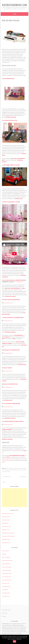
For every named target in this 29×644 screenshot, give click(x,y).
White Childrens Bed (6, 593)
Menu (15, 14)
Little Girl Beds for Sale (6, 586)
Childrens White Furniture (6, 573)
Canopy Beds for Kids (8, 458)
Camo (9, 288)
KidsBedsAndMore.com (14, 5)
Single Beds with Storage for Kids (8, 533)
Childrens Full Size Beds (6, 567)
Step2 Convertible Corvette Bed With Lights (13, 317)
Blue (6, 288)
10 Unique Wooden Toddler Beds (8, 536)
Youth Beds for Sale (7, 476)
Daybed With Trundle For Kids (7, 513)
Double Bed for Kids (6, 539)
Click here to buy (19, 198)
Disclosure (4, 616)
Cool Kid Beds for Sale (6, 526)
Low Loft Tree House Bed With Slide (12, 403)
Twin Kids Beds (7, 471)
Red (23, 288)
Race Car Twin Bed (7, 367)
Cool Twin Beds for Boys (6, 576)
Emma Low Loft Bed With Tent (11, 384)
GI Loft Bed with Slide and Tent (10, 120)
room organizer (6, 337)
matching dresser (18, 335)
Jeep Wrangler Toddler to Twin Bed (11, 165)
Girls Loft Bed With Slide (8, 78)
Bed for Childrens (9, 468)
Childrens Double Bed (6, 563)
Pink (12, 288)
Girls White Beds (21, 458)
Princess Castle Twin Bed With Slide (11, 299)
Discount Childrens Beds (6, 580)
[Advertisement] (14, 497)
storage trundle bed (6, 429)
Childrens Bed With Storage (7, 560)
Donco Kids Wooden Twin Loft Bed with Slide (13, 280)
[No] (27, 639)
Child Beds (15, 468)
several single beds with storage (16, 455)
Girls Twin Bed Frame (6, 516)
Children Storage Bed (6, 557)
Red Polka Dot (17, 288)
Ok (14, 641)
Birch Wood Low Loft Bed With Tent (11, 350)
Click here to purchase (11, 117)
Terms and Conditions (6, 610)
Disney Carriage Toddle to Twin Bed (11, 201)
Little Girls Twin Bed (5, 520)
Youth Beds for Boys (6, 596)
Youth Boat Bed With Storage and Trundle (13, 421)
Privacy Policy (4, 613)
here (3, 338)
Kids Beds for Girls (5, 583)
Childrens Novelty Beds (21, 468)
